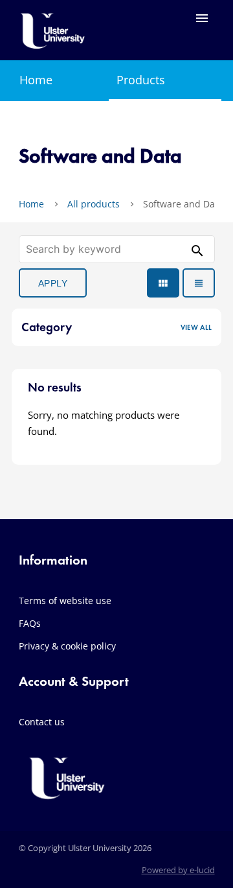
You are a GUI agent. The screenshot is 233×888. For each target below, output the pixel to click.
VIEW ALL (196, 327)
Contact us (42, 722)
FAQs (30, 623)
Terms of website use (65, 600)
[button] (116, 327)
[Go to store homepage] (53, 42)
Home (35, 80)
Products (140, 80)
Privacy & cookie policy (67, 646)
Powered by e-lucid (178, 870)
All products (93, 204)
